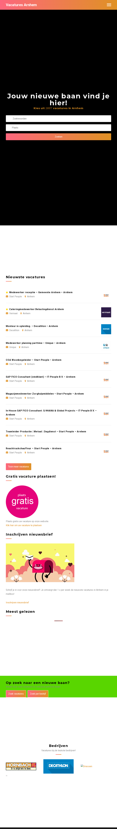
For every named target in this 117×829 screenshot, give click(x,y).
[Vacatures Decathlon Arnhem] (21, 766)
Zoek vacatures (16, 693)
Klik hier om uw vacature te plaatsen (24, 525)
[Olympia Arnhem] (90, 766)
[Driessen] (49, 766)
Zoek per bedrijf (38, 693)
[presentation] (6, 776)
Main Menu (109, 5)
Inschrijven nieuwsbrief (17, 602)
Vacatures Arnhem (21, 5)
